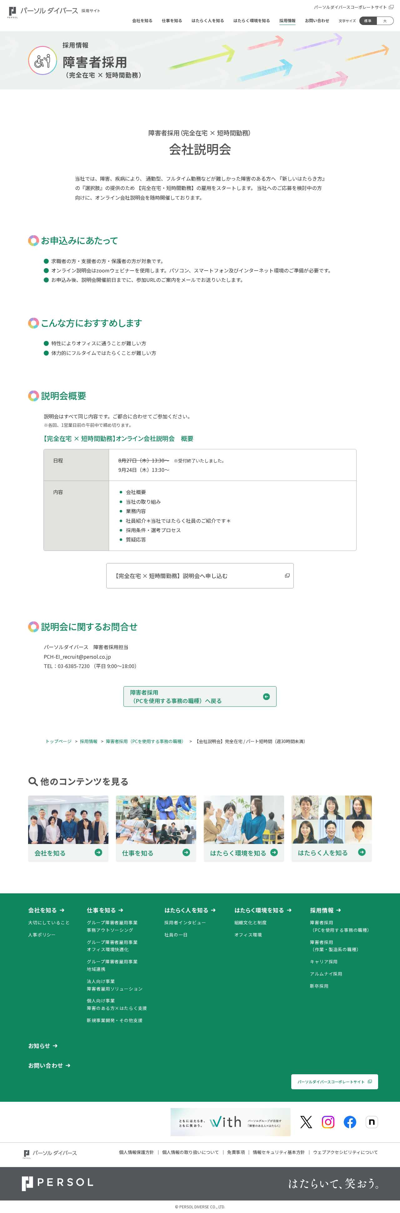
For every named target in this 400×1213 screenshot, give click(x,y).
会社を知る (42, 910)
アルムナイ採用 (326, 974)
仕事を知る (101, 910)
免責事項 (236, 1152)
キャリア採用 (324, 961)
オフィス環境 (248, 934)
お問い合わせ (45, 1065)
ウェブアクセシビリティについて (345, 1152)
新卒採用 (319, 986)
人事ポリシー (42, 934)
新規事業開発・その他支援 (114, 1020)
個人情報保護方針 (136, 1152)
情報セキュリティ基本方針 (279, 1152)
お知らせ (39, 1045)
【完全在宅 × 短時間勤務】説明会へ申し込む (170, 576)
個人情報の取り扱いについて (190, 1152)
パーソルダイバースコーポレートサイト (350, 7)
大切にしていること (49, 922)
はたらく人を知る (186, 910)
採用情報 (322, 910)
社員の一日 (176, 934)
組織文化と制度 (250, 922)
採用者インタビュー (185, 922)
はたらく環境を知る (259, 910)
